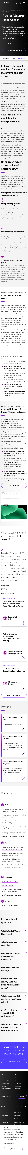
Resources (5, 1078)
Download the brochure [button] (14, 50)
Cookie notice (17, 1115)
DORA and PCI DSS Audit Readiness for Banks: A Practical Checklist (13, 890)
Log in (22, 1096)
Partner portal (19, 1075)
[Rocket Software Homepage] (5, 3)
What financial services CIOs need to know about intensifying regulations (14, 822)
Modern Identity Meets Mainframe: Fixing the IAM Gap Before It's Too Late (14, 866)
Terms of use (5, 1119)
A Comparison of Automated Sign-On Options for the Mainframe (12, 810)
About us (4, 1075)
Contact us (18, 1084)
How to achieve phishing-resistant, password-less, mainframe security (12, 860)
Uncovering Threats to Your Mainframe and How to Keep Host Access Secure (13, 848)
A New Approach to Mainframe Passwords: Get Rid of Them (14, 828)
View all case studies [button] (14, 695)
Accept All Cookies (13, 1149)
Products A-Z (5, 1081)
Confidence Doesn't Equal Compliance (13, 837)
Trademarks (5, 1122)
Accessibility (5, 1115)
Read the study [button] (14, 485)
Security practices (19, 1119)
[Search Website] (16, 3)
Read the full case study (8, 593)
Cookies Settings (9, 1143)
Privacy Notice (18, 1112)
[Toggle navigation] (24, 3)
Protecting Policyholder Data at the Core (13, 833)
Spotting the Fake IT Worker (10, 881)
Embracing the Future (8, 885)
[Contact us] (20, 3)
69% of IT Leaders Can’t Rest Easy (11, 895)
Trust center (5, 1112)
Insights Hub (5, 1084)
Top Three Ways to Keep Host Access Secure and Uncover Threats (12, 854)
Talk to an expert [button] (14, 44)
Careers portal (19, 1081)
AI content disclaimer (18, 1088)
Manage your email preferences (19, 1123)
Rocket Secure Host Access (10, 905)
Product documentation (6, 1088)
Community (18, 1078)
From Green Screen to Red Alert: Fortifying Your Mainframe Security (14, 816)
